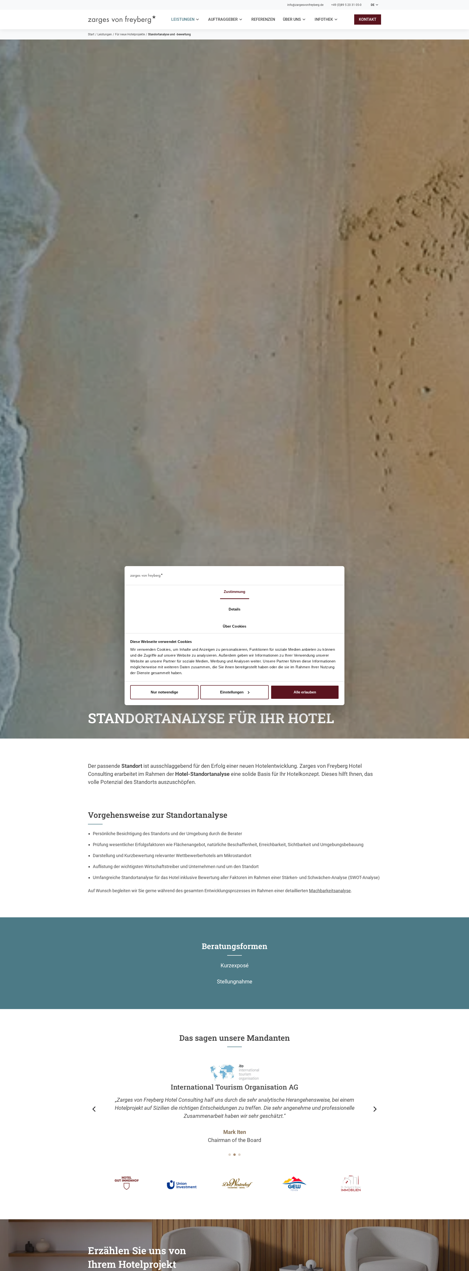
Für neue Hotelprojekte (130, 34)
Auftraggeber (223, 19)
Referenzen (263, 19)
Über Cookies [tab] (234, 626)
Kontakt (367, 19)
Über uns (292, 19)
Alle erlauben (305, 692)
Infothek (324, 19)
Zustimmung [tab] (234, 591)
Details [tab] (235, 609)
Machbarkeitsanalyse (330, 890)
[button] (185, 19)
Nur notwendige (164, 692)
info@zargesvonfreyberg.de (305, 5)
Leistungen (182, 19)
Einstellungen (232, 692)
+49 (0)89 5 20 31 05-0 (346, 5)
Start (91, 34)
